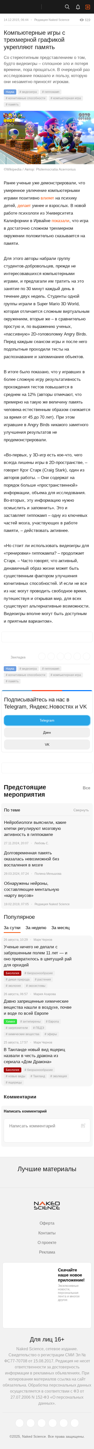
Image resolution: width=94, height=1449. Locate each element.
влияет (47, 198)
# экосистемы (35, 986)
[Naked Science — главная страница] (25, 7)
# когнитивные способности (25, 98)
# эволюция (58, 1076)
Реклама (47, 1252)
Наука (10, 92)
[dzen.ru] (52, 1423)
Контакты (47, 1233)
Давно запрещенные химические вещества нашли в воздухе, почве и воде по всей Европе (37, 1007)
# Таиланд (38, 1076)
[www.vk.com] (30, 1423)
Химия (10, 1021)
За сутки (12, 927)
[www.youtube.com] (41, 1423)
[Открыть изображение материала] (47, 137)
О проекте (47, 1242)
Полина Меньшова (48, 873)
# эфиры (51, 1034)
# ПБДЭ (38, 1028)
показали (60, 220)
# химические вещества (22, 1034)
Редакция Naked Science (51, 20)
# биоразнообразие (39, 973)
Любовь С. (41, 843)
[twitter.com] (19, 1423)
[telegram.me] (63, 1423)
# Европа (52, 1021)
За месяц (60, 927)
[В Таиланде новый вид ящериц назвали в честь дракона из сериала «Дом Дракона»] (82, 1055)
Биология (12, 973)
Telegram (47, 720)
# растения (43, 979)
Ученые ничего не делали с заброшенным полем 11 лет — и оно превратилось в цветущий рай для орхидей (38, 956)
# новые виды (15, 1076)
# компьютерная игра (66, 98)
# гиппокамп (50, 92)
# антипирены (30, 1021)
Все (86, 788)
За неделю (36, 927)
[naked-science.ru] (74, 1423)
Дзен (47, 732)
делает (24, 205)
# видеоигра (28, 92)
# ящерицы (14, 1082)
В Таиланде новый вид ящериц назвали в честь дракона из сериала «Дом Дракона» (34, 1055)
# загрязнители (17, 1028)
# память (12, 104)
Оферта (47, 1223)
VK (47, 745)
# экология (13, 986)
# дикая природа (18, 979)
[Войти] (87, 7)
